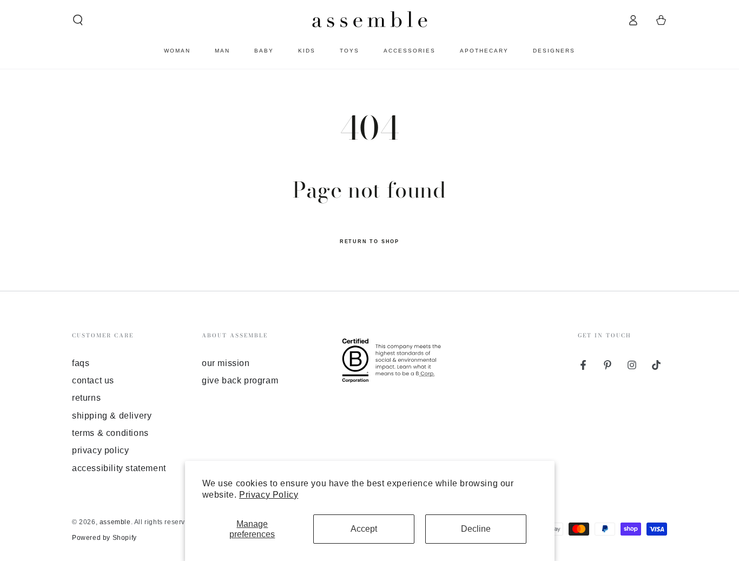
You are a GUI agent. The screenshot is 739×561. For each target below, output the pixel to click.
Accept (364, 528)
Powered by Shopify (104, 538)
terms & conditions (110, 433)
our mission (226, 363)
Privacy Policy (268, 494)
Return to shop (369, 241)
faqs (80, 363)
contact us (93, 380)
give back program (240, 380)
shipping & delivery (111, 415)
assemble (115, 522)
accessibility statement (119, 468)
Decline (476, 528)
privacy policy (100, 450)
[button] (78, 20)
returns (86, 397)
